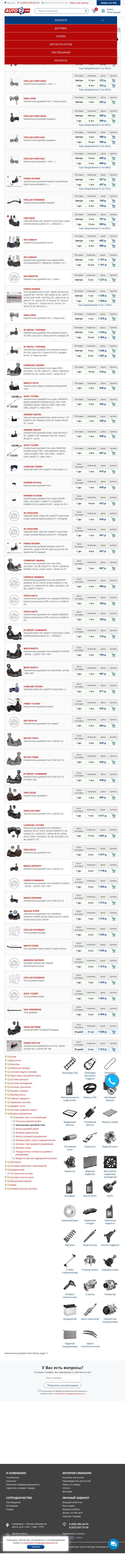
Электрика (15, 1162)
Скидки (10, 1509)
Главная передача (19, 1098)
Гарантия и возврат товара (20, 1488)
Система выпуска (19, 1079)
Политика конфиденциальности (23, 1484)
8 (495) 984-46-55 (29, 2)
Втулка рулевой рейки (27, 1128)
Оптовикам (12, 1505)
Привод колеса (18, 1094)
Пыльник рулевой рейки (28, 1121)
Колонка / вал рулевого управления (34, 1144)
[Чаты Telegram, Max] (113, 1544)
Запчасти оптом (61, 44)
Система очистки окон (22, 1177)
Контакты (60, 60)
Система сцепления (20, 1087)
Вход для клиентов (72, 1502)
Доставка (61, 28)
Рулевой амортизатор (27, 1132)
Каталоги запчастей (73, 1477)
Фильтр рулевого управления (31, 1136)
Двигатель (15, 1060)
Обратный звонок (79, 2)
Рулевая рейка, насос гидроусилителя (35, 1140)
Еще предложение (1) (95, 68)
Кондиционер (17, 1169)
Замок (13, 1184)
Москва (11, 2)
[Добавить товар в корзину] (113, 80)
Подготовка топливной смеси (25, 1075)
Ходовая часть (17, 1106)
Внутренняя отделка (21, 1181)
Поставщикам (60, 52)
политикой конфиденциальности (69, 1393)
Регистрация (113, 12)
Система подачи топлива (23, 1071)
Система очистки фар (21, 1173)
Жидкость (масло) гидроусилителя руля (36, 1158)
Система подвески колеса (23, 1109)
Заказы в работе (71, 1509)
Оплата (61, 36)
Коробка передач (19, 1090)
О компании (12, 1477)
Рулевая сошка (23, 1147)
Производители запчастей (76, 1481)
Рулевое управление (21, 1113)
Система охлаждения (21, 1083)
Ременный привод (19, 1068)
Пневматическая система (23, 1188)
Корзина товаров (71, 1516)
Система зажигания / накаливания (28, 1165)
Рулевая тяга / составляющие (31, 1117)
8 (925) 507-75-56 (78, 1527)
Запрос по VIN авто (72, 1512)
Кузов (13, 1056)
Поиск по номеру (71, 1484)
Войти (110, 9)
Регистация (68, 1505)
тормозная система (20, 1102)
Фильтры (15, 1064)
